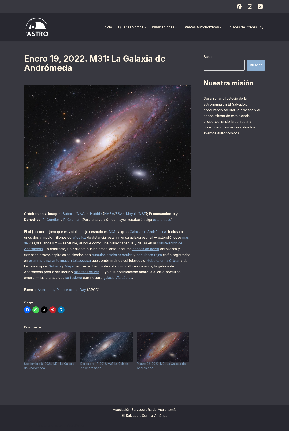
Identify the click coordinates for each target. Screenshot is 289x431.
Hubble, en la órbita (162, 260)
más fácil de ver (86, 272)
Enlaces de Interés (242, 27)
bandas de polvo (145, 249)
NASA (109, 214)
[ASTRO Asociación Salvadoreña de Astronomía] (36, 27)
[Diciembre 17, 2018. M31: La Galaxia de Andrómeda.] (106, 347)
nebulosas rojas (149, 255)
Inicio (108, 27)
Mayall (131, 214)
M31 (112, 232)
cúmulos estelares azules (112, 255)
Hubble (96, 214)
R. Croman (71, 220)
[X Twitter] (260, 6)
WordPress (76, 425)
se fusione (73, 277)
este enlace (162, 220)
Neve (28, 425)
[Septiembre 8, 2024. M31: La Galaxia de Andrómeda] (50, 347)
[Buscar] (261, 27)
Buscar (209, 57)
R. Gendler (50, 220)
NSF (142, 214)
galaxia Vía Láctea (117, 277)
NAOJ (82, 214)
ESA (119, 214)
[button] (145, 27)
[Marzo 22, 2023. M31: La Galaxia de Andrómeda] (163, 347)
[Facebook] (239, 6)
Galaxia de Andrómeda (148, 232)
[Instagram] (249, 6)
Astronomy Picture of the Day (61, 290)
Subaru (68, 214)
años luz (79, 237)
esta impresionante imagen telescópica (60, 260)
